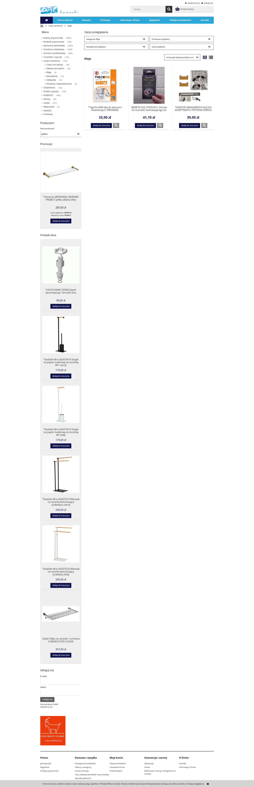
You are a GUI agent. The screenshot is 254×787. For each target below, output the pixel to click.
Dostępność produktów (85, 763)
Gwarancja (148, 763)
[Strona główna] (59, 9)
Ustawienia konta (117, 767)
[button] (116, 125)
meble (47, 102)
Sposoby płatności (83, 778)
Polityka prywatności (49, 771)
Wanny (47, 99)
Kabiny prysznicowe (53, 37)
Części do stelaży (54, 64)
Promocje (48, 114)
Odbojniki (51, 80)
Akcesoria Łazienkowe (54, 45)
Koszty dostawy (82, 771)
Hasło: (43, 687)
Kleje (48, 72)
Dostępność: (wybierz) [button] (96, 46)
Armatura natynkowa (54, 49)
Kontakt (182, 763)
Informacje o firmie (187, 767)
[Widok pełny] (211, 57)
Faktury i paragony (83, 767)
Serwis (147, 767)
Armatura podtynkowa (54, 53)
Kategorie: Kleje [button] (93, 39)
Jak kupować (45, 763)
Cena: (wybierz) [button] (158, 46)
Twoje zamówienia (118, 763)
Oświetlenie (49, 87)
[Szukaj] (169, 9)
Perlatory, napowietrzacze (59, 83)
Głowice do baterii (55, 68)
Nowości (48, 110)
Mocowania (52, 76)
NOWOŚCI (48, 95)
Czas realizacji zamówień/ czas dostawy (92, 774)
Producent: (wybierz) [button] (161, 39)
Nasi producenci (47, 128)
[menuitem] (65, 20)
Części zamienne (52, 60)
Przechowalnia (116, 771)
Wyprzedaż (49, 106)
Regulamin (45, 767)
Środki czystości (51, 91)
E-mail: (43, 676)
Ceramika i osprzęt (53, 57)
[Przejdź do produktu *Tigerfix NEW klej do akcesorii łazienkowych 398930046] (105, 85)
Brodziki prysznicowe (54, 41)
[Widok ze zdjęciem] (205, 57)
